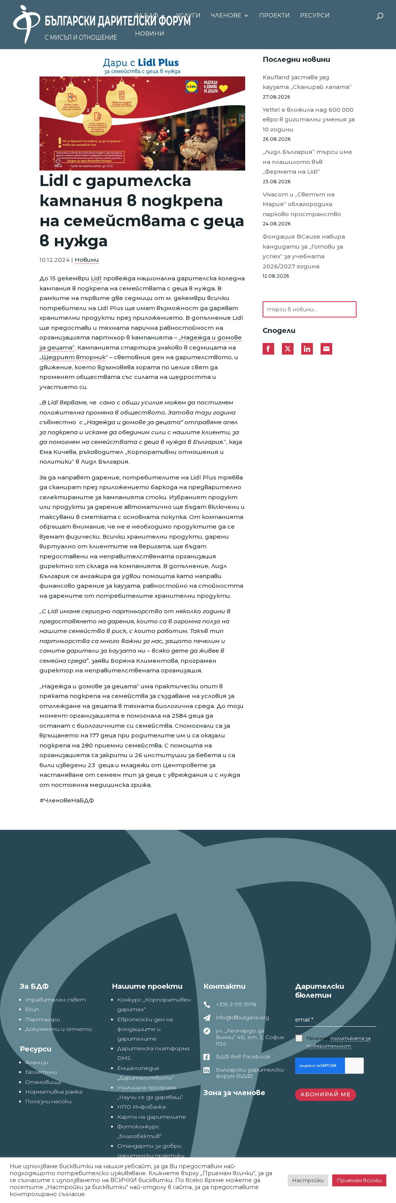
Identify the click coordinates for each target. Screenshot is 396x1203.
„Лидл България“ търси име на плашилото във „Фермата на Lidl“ (307, 161)
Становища (43, 1081)
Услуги (188, 16)
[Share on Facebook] (268, 349)
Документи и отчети (58, 1029)
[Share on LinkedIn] (307, 349)
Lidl (96, 278)
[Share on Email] (326, 349)
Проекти (274, 16)
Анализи (36, 1062)
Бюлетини (41, 1071)
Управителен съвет (55, 999)
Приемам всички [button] (359, 1180)
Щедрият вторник (74, 357)
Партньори (42, 1019)
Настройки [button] (308, 1180)
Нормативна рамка (53, 1091)
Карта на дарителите (151, 1116)
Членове (226, 16)
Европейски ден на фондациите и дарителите (145, 1029)
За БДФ (146, 16)
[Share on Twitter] (288, 349)
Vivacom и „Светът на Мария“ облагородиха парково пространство (302, 204)
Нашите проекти (147, 986)
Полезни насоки (48, 1101)
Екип (32, 1009)
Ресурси (315, 16)
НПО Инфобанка (141, 1106)
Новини (149, 34)
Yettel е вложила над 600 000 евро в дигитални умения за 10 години (309, 119)
